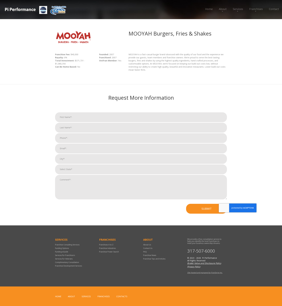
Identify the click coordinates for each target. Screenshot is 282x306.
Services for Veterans (64, 259)
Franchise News (149, 255)
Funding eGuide (61, 251)
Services (238, 9)
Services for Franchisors (65, 255)
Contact (274, 9)
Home (209, 9)
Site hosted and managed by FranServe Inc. (205, 272)
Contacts (121, 296)
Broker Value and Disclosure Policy (204, 263)
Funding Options (62, 248)
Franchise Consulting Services (67, 244)
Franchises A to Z (106, 244)
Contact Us (147, 248)
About (223, 9)
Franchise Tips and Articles (154, 259)
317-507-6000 (201, 251)
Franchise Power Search (109, 251)
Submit (207, 208)
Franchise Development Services (68, 266)
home (58, 296)
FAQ (145, 251)
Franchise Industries (107, 248)
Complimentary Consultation (67, 262)
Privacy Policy (193, 266)
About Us (147, 244)
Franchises (256, 9)
